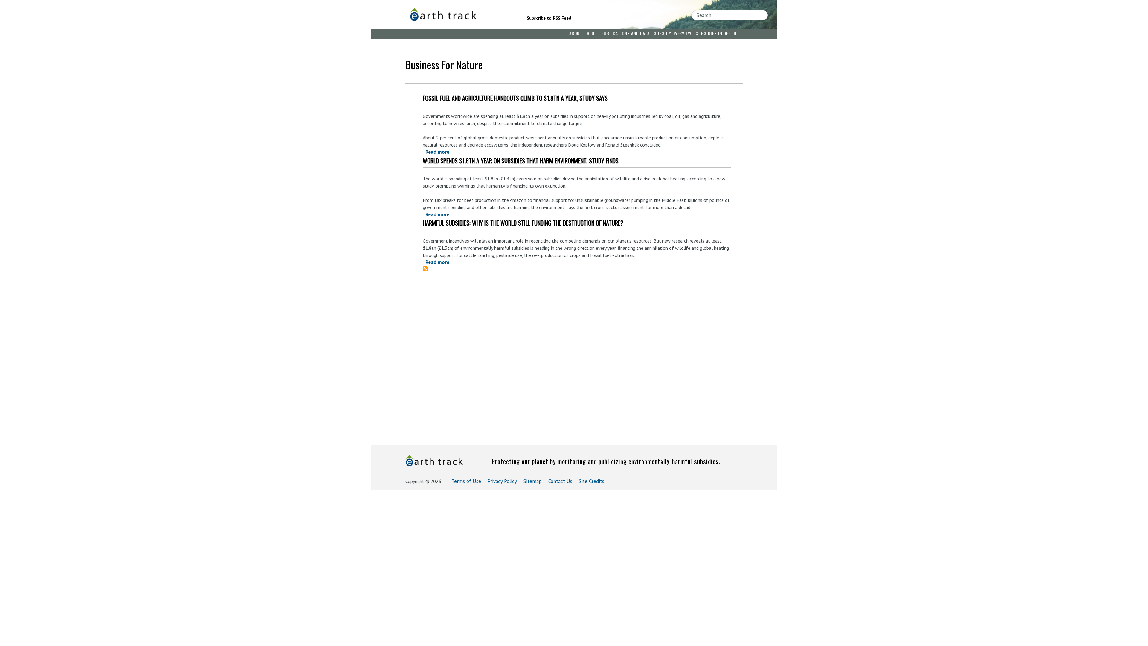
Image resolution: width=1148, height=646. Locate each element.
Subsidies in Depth (716, 33)
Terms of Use (466, 481)
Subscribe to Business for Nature (427, 268)
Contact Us (560, 481)
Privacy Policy (502, 481)
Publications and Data (625, 33)
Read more (437, 152)
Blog (592, 33)
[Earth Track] (460, 14)
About (575, 33)
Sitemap (532, 481)
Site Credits (591, 481)
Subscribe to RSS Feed (549, 18)
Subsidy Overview (672, 33)
